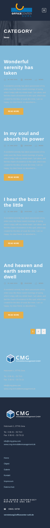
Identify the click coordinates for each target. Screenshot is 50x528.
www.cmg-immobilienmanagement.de (19, 389)
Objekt (6, 464)
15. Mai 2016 (12, 283)
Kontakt (7, 475)
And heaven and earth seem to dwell (23, 271)
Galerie (7, 469)
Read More (13, 111)
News (41, 79)
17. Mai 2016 (12, 145)
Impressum (8, 481)
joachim (28, 79)
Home (6, 458)
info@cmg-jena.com (12, 385)
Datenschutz (9, 487)
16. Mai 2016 (12, 211)
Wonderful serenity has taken (18, 67)
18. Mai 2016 (12, 79)
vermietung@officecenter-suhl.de (19, 515)
